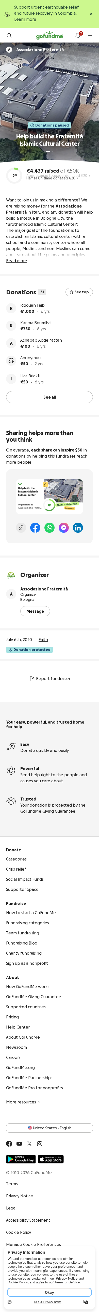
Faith (43, 639)
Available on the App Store (51, 1159)
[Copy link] (21, 527)
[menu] (90, 35)
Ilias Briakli (30, 376)
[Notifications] (78, 35)
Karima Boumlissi (35, 322)
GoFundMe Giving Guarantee (47, 811)
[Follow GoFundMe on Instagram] (40, 1144)
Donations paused (52, 125)
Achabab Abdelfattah (41, 340)
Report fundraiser (53, 678)
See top (82, 292)
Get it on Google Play (21, 1159)
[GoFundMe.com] (49, 35)
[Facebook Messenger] (64, 527)
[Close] (91, 14)
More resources (21, 1102)
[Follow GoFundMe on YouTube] (19, 1144)
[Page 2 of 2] (52, 151)
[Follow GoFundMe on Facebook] (9, 1144)
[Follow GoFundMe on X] (29, 1144)
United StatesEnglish (52, 1128)
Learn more (25, 19)
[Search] (9, 35)
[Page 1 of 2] (48, 151)
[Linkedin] (78, 527)
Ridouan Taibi (32, 305)
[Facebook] (35, 527)
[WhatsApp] (49, 527)
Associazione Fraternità (44, 589)
